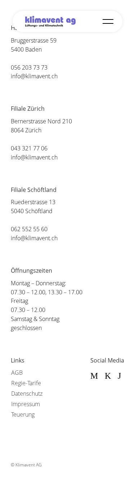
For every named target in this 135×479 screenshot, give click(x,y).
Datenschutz (26, 393)
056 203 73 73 (29, 67)
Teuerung (23, 414)
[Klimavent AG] (50, 21)
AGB (17, 373)
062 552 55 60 (29, 229)
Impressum (25, 404)
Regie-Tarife (26, 383)
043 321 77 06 (29, 148)
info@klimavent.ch (34, 76)
